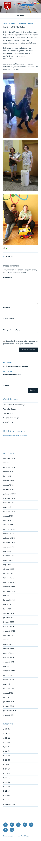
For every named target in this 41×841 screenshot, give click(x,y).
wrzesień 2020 (9, 671)
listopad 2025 (8, 489)
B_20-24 (6, 751)
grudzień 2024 (9, 529)
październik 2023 (10, 582)
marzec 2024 (8, 560)
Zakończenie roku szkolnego (14, 405)
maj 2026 (7, 463)
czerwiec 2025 (9, 503)
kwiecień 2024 (9, 556)
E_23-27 (6, 795)
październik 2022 (9, 627)
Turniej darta (8, 413)
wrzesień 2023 (9, 587)
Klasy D (6, 800)
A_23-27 (6, 742)
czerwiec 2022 (9, 635)
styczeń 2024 (8, 569)
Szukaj (6, 385)
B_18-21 (6, 747)
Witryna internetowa (11, 330)
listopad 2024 (8, 534)
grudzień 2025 (9, 485)
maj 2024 (7, 551)
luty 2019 (6, 697)
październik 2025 (10, 494)
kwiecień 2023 (9, 600)
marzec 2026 (8, 472)
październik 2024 (10, 538)
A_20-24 (6, 734)
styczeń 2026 (8, 481)
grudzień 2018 (8, 702)
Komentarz (8, 278)
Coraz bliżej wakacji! (11, 418)
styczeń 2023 (8, 613)
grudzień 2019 (8, 675)
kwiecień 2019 (8, 689)
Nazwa (6, 308)
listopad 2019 (8, 680)
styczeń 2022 (8, 649)
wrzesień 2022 (9, 631)
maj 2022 (6, 640)
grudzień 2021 (8, 653)
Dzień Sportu (8, 422)
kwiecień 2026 (9, 467)
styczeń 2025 (8, 525)
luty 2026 (7, 476)
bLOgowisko (24, 5)
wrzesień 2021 (8, 662)
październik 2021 (9, 657)
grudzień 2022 (8, 618)
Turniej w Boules (9, 409)
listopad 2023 (8, 578)
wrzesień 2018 (9, 715)
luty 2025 (7, 520)
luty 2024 (7, 565)
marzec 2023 (8, 604)
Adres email (8, 319)
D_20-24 (6, 769)
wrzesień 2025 (9, 498)
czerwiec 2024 (9, 547)
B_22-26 (6, 760)
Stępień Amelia (26, 23)
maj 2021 (6, 666)
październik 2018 (9, 711)
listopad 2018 (8, 706)
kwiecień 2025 (9, 512)
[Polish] (35, 3)
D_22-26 (6, 778)
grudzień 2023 (9, 574)
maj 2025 (7, 507)
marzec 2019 (8, 693)
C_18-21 (6, 764)
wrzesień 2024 (9, 542)
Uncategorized (9, 804)
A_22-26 (6, 738)
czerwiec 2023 (9, 591)
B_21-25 (6, 756)
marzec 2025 (8, 516)
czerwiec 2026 (9, 458)
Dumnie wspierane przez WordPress (16, 836)
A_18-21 (6, 729)
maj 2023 (7, 596)
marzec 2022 (8, 644)
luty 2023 (7, 609)
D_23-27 (6, 782)
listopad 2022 (8, 622)
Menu (22, 16)
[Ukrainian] (38, 3)
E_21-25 (6, 791)
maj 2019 (6, 684)
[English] (32, 3)
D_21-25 (9, 257)
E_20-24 (6, 787)
